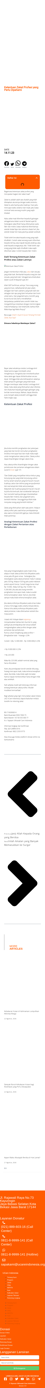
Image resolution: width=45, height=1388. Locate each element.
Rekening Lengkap (13, 1298)
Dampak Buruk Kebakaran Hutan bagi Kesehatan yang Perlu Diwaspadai (19, 1085)
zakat (29, 272)
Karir (8, 1290)
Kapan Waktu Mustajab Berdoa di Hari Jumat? (22, 1157)
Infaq (9, 1285)
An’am (12, 470)
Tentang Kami (12, 1277)
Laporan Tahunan (13, 1295)
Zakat (9, 1282)
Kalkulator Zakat (12, 1293)
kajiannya (27, 619)
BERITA (10, 1288)
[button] (6, 164)
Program (10, 1280)
